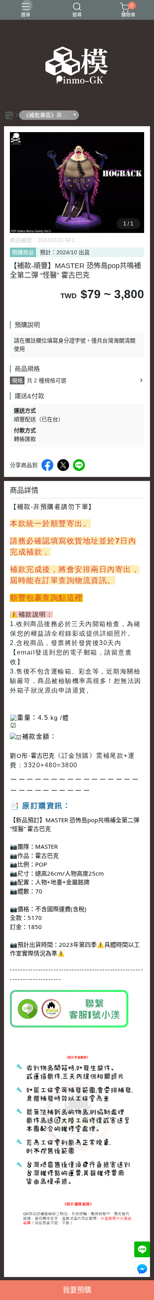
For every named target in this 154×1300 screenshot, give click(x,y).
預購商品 (23, 252)
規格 (17, 380)
